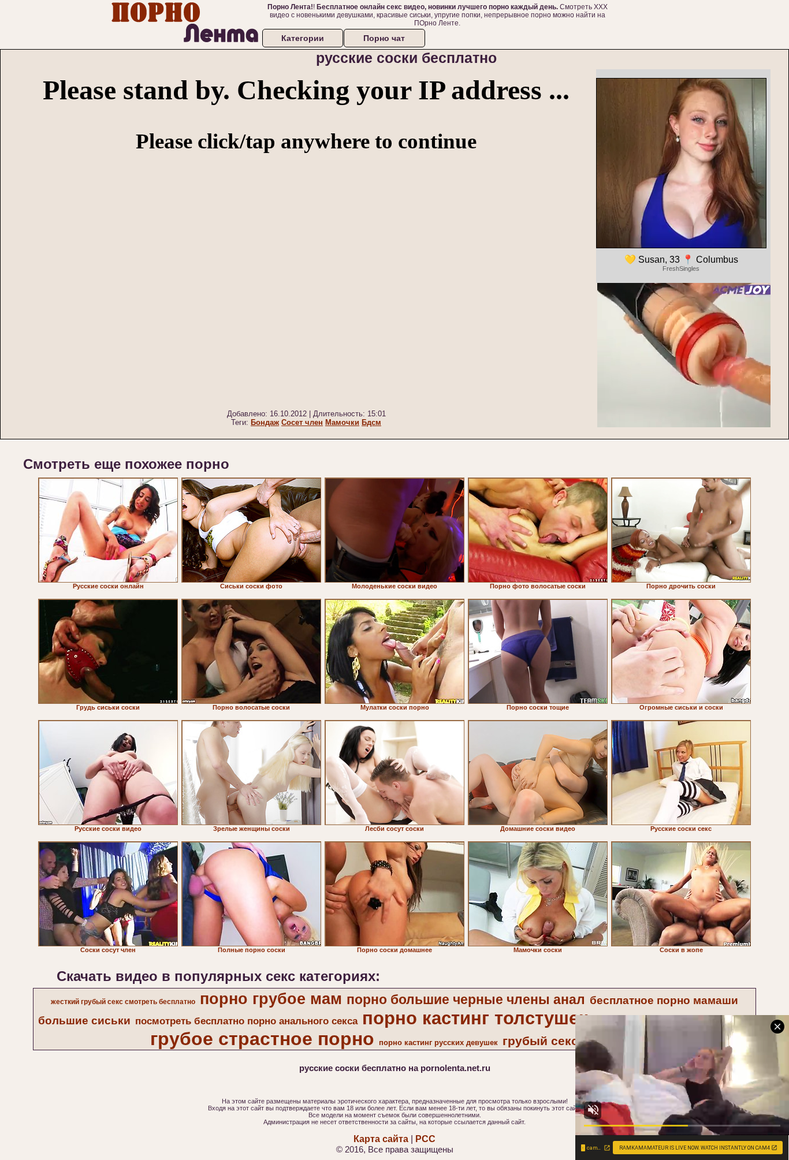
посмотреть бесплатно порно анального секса (246, 1021)
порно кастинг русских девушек (438, 1042)
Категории (302, 38)
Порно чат (384, 38)
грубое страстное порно (262, 1038)
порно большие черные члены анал (466, 999)
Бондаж (265, 422)
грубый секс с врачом (570, 1041)
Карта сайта (380, 1139)
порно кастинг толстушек (475, 1018)
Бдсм (371, 422)
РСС (425, 1139)
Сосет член (302, 422)
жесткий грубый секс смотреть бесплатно (123, 1002)
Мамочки (342, 422)
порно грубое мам (271, 999)
